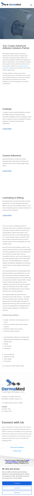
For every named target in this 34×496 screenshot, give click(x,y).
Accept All (17, 483)
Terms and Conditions (17, 447)
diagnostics (6, 68)
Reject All (17, 492)
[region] (17, 481)
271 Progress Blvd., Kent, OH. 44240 (12, 403)
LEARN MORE (7, 129)
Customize (17, 488)
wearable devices (23, 66)
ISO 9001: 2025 (6, 409)
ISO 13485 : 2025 (6, 411)
